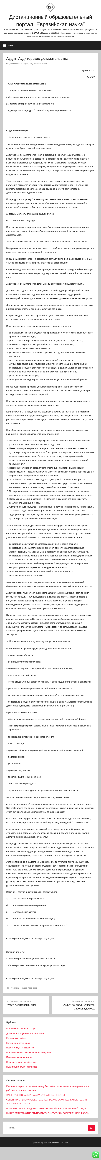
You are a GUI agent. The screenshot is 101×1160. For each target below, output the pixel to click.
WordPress (52, 1142)
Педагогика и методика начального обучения (29, 1052)
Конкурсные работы (16, 1038)
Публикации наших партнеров (23, 988)
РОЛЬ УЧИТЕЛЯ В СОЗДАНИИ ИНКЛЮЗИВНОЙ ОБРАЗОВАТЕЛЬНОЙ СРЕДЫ (46, 1108)
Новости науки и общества (20, 1047)
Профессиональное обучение (21, 1062)
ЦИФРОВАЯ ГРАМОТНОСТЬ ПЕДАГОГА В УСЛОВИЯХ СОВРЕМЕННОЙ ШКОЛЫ (47, 1113)
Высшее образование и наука (21, 1028)
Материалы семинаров (18, 1043)
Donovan (64, 1142)
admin (44, 64)
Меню (11, 45)
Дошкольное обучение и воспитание (25, 1033)
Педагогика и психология (19, 1057)
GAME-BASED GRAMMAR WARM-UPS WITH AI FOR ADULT (36, 1095)
